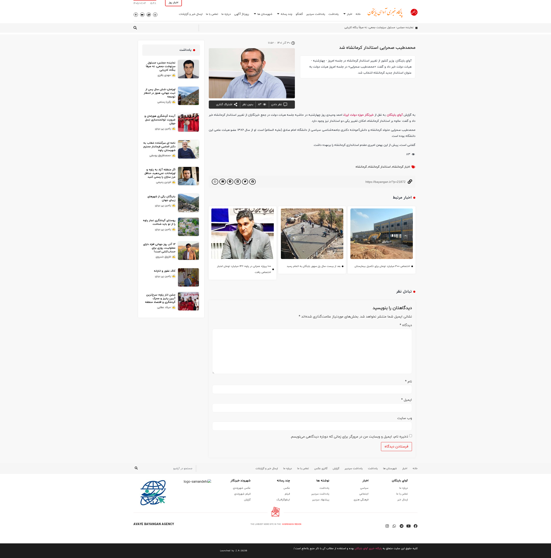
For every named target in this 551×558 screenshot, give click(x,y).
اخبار (349, 14)
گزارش (336, 468)
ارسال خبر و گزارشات (191, 14)
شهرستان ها (264, 14)
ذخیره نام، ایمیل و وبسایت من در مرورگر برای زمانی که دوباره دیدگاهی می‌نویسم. (349, 436)
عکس (286, 488)
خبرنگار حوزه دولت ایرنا (359, 115)
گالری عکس (320, 468)
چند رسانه (286, 14)
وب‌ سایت (404, 418)
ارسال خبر (402, 499)
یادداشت (333, 14)
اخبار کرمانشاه (401, 167)
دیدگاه (406, 325)
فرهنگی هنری (361, 499)
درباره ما (226, 14)
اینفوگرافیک (283, 499)
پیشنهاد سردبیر (320, 499)
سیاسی (364, 488)
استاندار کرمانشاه (379, 167)
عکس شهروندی (242, 488)
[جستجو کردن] (136, 469)
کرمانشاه (361, 167)
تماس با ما (212, 14)
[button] (252, 182)
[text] (190, 551)
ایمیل (406, 400)
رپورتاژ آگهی (241, 14)
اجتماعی (363, 494)
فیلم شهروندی (242, 494)
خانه (358, 14)
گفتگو (299, 14)
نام (408, 381)
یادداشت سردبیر (315, 14)
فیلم (287, 494)
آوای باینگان (395, 115)
